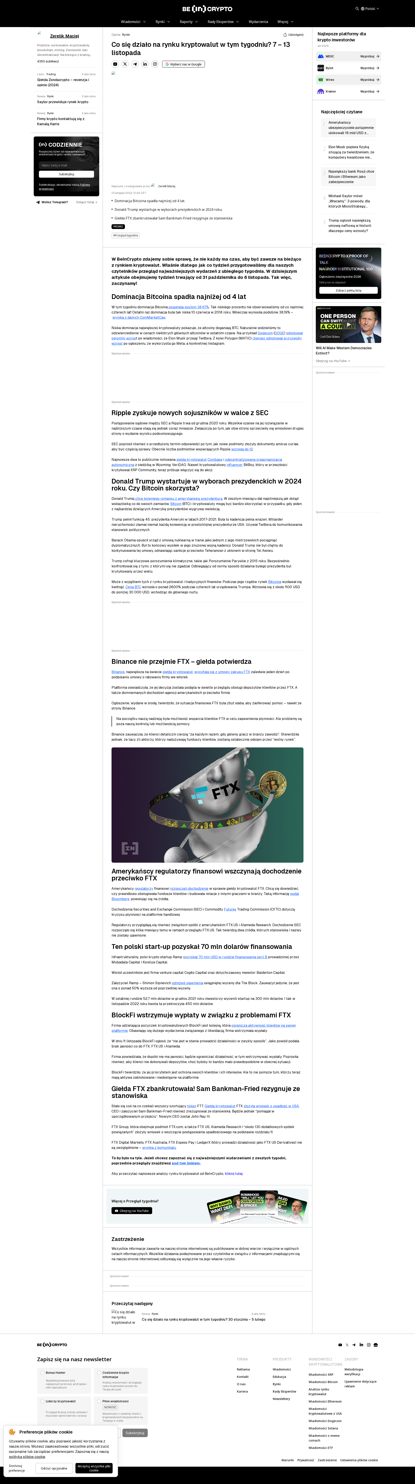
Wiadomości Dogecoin (325, 1421)
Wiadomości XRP (321, 1374)
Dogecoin (265, 333)
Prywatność (305, 1460)
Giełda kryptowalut (220, 1106)
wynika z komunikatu (159, 1147)
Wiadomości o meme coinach (324, 1438)
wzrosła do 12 (242, 449)
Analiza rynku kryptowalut (319, 1391)
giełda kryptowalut (191, 459)
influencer (235, 465)
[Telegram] (135, 64)
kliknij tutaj (234, 1173)
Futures (230, 909)
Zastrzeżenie (327, 1460)
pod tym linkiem (186, 1163)
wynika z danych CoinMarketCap (138, 317)
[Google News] (376, 1345)
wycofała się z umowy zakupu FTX (222, 672)
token (191, 1106)
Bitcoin (175, 504)
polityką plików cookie (27, 1457)
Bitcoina (274, 582)
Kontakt (243, 1377)
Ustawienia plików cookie (359, 1460)
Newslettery (281, 1399)
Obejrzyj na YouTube (331, 361)
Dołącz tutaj (85, 202)
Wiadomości (282, 1369)
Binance (118, 672)
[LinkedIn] (145, 64)
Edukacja (279, 1377)
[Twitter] (125, 64)
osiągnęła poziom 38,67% (188, 307)
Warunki (287, 1460)
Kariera (242, 1391)
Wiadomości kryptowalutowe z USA (325, 1411)
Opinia (116, 35)
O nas (241, 1384)
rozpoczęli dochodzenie (189, 888)
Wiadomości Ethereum (325, 1401)
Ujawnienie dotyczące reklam (361, 1383)
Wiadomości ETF (321, 1448)
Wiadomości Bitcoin (323, 1382)
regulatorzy (144, 888)
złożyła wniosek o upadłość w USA (271, 1106)
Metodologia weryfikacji (354, 1371)
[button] (64, 1381)
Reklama (243, 1369)
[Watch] (348, 324)
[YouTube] (115, 64)
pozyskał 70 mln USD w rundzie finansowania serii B (225, 957)
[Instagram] (155, 64)
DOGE (279, 333)
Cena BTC (133, 587)
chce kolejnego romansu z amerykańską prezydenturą (178, 498)
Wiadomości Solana (323, 1428)
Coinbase (215, 459)
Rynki (126, 35)
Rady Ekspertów (284, 1391)
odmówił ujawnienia (187, 983)
